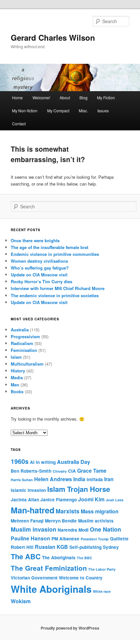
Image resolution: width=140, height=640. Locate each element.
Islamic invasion (28, 490)
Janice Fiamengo (58, 499)
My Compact (58, 110)
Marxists (67, 511)
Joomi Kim (91, 499)
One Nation (105, 529)
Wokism (21, 601)
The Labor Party (102, 569)
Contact (19, 123)
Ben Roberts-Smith (31, 471)
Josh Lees (114, 499)
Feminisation (24, 350)
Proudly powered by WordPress (70, 628)
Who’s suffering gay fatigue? (40, 268)
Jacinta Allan (25, 499)
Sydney (111, 547)
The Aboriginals (59, 557)
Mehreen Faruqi (27, 521)
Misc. (83, 110)
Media (17, 377)
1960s (20, 461)
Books (17, 391)
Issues (103, 110)
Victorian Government (34, 578)
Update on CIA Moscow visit (39, 274)
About (65, 97)
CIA (72, 471)
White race (102, 591)
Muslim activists (96, 521)
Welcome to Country (81, 578)
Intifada (95, 479)
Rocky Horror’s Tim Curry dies (41, 281)
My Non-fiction (24, 110)
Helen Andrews (53, 479)
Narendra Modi (73, 530)
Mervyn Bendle (61, 521)
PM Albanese (65, 539)
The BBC (84, 557)
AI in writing (43, 462)
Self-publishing (85, 547)
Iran (109, 479)
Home (17, 97)
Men (15, 385)
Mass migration (100, 511)
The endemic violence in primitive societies (55, 295)
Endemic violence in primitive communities (55, 254)
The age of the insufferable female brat (49, 247)
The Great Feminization (49, 568)
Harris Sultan (22, 479)
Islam (16, 357)
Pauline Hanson (30, 538)
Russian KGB (51, 546)
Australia (20, 330)
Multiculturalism (27, 364)
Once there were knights (35, 240)
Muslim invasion (33, 529)
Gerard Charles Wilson (53, 37)
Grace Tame (91, 470)
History (18, 371)
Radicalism (22, 343)
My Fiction (106, 97)
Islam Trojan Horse (78, 489)
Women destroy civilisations (39, 261)
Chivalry (60, 471)
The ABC (26, 556)
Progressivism (25, 336)
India (79, 479)
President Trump (95, 538)
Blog (83, 97)
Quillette (119, 539)
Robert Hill (22, 547)
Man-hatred (32, 510)
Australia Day (73, 462)
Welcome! (41, 97)
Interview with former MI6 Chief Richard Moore (58, 288)
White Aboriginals (51, 589)
